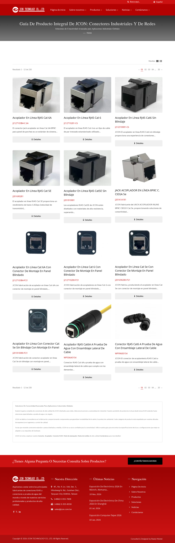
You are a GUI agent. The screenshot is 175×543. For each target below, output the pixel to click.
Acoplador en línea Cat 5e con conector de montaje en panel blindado (134, 270)
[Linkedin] (20, 511)
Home (89, 33)
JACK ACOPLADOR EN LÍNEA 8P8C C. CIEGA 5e (137, 192)
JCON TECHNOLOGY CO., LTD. (40, 539)
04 (153, 70)
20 (159, 70)
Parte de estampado (70, 436)
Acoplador (48, 436)
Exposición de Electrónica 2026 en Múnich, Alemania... (105, 488)
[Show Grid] (157, 61)
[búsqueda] (128, 2)
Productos (95, 9)
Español (159, 2)
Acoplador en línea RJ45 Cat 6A (32, 117)
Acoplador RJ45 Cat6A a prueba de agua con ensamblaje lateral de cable (85, 348)
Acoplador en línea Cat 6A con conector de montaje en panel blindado (32, 271)
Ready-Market (156, 539)
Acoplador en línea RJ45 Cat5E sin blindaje (85, 192)
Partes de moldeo (83, 436)
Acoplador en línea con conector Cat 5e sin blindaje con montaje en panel (36, 345)
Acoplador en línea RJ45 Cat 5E (32, 191)
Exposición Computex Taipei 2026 (105, 515)
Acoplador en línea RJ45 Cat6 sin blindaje (135, 119)
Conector (41, 436)
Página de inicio (57, 9)
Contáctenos (104, 436)
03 (149, 70)
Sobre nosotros (77, 9)
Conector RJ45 (58, 436)
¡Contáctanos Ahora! (145, 461)
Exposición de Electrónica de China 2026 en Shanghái (106, 502)
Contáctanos (141, 9)
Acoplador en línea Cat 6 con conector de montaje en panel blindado (83, 270)
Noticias (126, 9)
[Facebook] (13, 511)
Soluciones (111, 9)
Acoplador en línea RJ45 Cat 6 (82, 117)
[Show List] (160, 61)
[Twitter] (17, 511)
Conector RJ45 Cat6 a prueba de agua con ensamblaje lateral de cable (138, 346)
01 (142, 70)
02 (146, 70)
